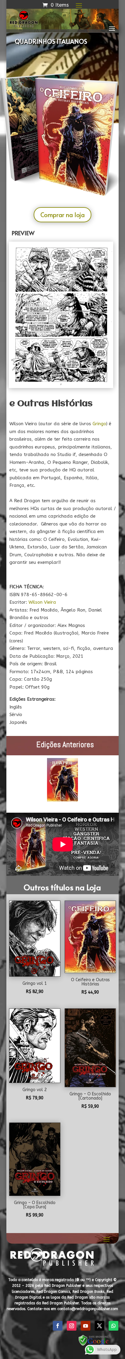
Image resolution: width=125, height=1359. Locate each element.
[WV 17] (61, 386)
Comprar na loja (62, 214)
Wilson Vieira (42, 602)
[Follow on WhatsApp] (113, 1326)
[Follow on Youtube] (85, 1326)
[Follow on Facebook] (57, 1326)
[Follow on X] (99, 1326)
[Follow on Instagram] (71, 1326)
